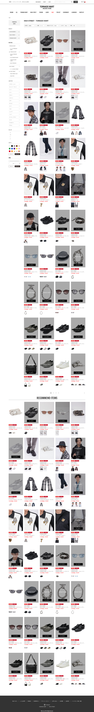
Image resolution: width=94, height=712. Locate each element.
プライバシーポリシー (45, 701)
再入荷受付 (47, 49)
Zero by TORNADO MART (13, 55)
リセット (11, 154)
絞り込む (17, 154)
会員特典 (67, 701)
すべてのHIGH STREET (14, 69)
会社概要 (61, 701)
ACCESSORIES (13, 31)
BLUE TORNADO (13, 63)
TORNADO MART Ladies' (13, 60)
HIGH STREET (12, 34)
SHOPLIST (81, 12)
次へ (84, 393)
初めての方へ (14, 701)
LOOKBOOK (74, 12)
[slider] (9, 161)
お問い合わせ (54, 701)
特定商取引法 (36, 701)
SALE (53, 12)
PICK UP (58, 12)
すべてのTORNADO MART (13, 49)
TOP (9, 17)
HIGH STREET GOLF (14, 73)
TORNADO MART (13, 38)
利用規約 (29, 701)
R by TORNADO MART (14, 57)
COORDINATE (66, 12)
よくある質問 (22, 701)
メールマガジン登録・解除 (77, 701)
